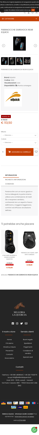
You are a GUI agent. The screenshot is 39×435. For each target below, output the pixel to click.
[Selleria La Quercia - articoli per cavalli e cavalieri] (10, 15)
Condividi (9, 184)
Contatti (9, 354)
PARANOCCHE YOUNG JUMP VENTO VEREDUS (29, 253)
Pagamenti (28, 347)
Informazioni (11, 175)
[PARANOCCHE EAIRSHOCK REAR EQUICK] (19, 50)
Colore (3, 139)
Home (9, 339)
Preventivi (9, 351)
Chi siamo (9, 343)
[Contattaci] (36, 13)
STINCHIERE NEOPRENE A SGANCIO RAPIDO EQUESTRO (9, 257)
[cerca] (25, 13)
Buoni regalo (28, 339)
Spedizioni (28, 343)
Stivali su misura (9, 347)
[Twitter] (21, 324)
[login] (28, 13)
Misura (3, 132)
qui (29, 10)
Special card (28, 357)
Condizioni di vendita (28, 352)
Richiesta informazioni (15, 179)
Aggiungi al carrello (21, 152)
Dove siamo (9, 358)
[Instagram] (17, 324)
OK (33, 10)
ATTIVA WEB (22, 420)
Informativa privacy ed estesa (24, 416)
